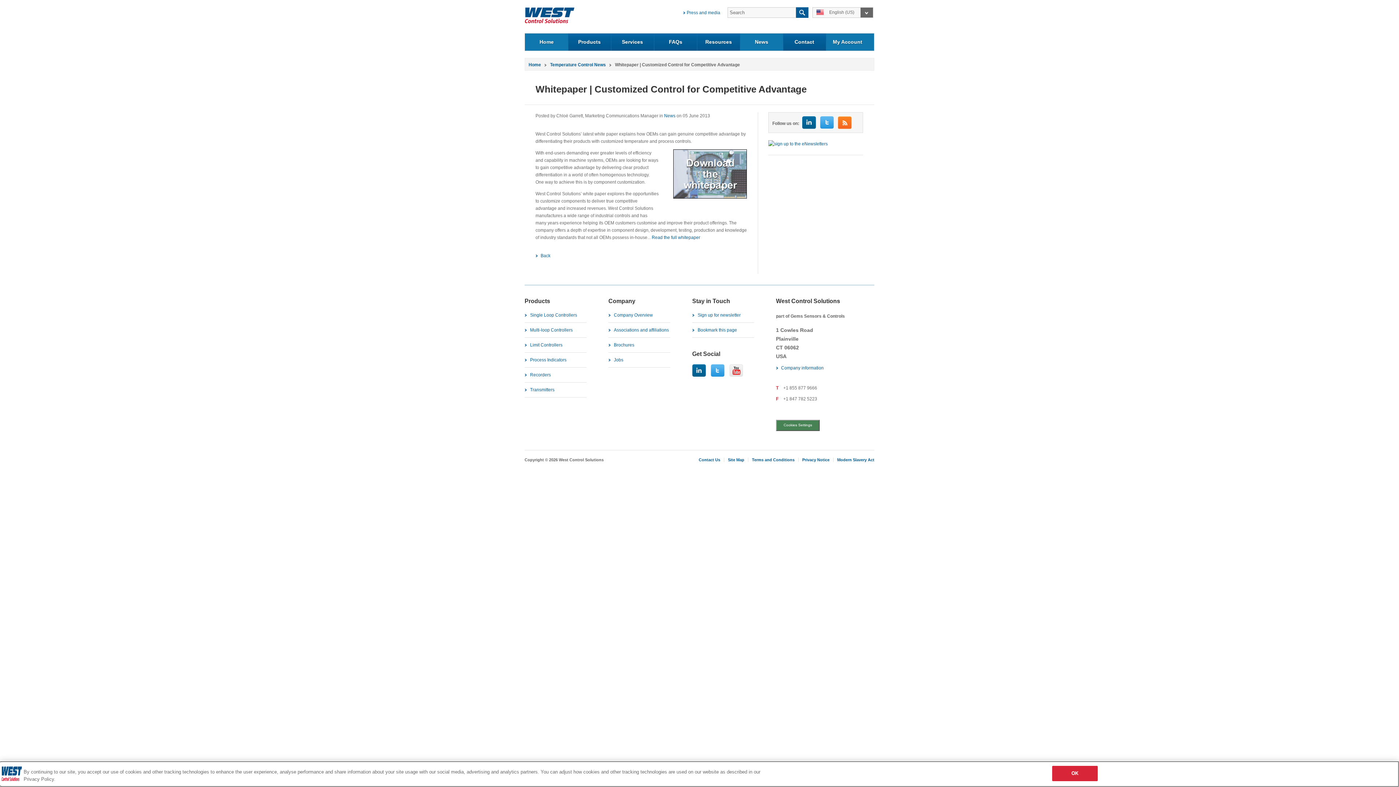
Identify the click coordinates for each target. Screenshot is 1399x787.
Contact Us (709, 460)
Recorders (540, 374)
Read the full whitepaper (676, 237)
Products (589, 42)
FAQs (675, 42)
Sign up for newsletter (719, 315)
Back (545, 255)
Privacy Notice (816, 460)
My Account (847, 42)
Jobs (618, 360)
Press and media (703, 12)
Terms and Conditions (773, 460)
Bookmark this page (717, 330)
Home (547, 42)
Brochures (624, 345)
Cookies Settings (798, 425)
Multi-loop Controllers (551, 330)
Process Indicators (548, 360)
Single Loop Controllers (553, 315)
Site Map (736, 460)
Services (632, 42)
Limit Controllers (546, 345)
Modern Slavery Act (855, 460)
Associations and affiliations (641, 330)
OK (1074, 773)
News (761, 42)
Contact (804, 42)
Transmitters (542, 389)
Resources (718, 42)
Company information (802, 368)
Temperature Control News (578, 64)
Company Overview (633, 315)
